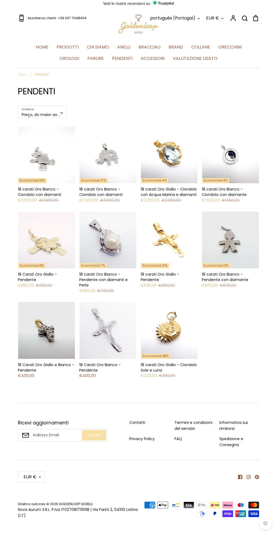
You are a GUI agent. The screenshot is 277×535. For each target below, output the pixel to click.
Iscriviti (94, 435)
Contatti (137, 422)
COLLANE (200, 47)
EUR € (212, 18)
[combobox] (42, 112)
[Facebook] (238, 476)
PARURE (95, 58)
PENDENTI (122, 58)
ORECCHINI (230, 47)
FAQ (178, 438)
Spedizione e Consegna (231, 441)
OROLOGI (69, 58)
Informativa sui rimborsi (233, 425)
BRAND (176, 47)
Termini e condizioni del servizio (193, 425)
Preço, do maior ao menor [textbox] (44, 114)
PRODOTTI (68, 47)
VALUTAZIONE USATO (195, 58)
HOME (42, 47)
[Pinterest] (255, 476)
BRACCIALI (149, 47)
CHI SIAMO (98, 47)
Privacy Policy (142, 438)
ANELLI (123, 47)
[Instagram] (246, 476)
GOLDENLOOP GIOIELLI (76, 504)
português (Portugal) (172, 18)
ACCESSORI (153, 58)
